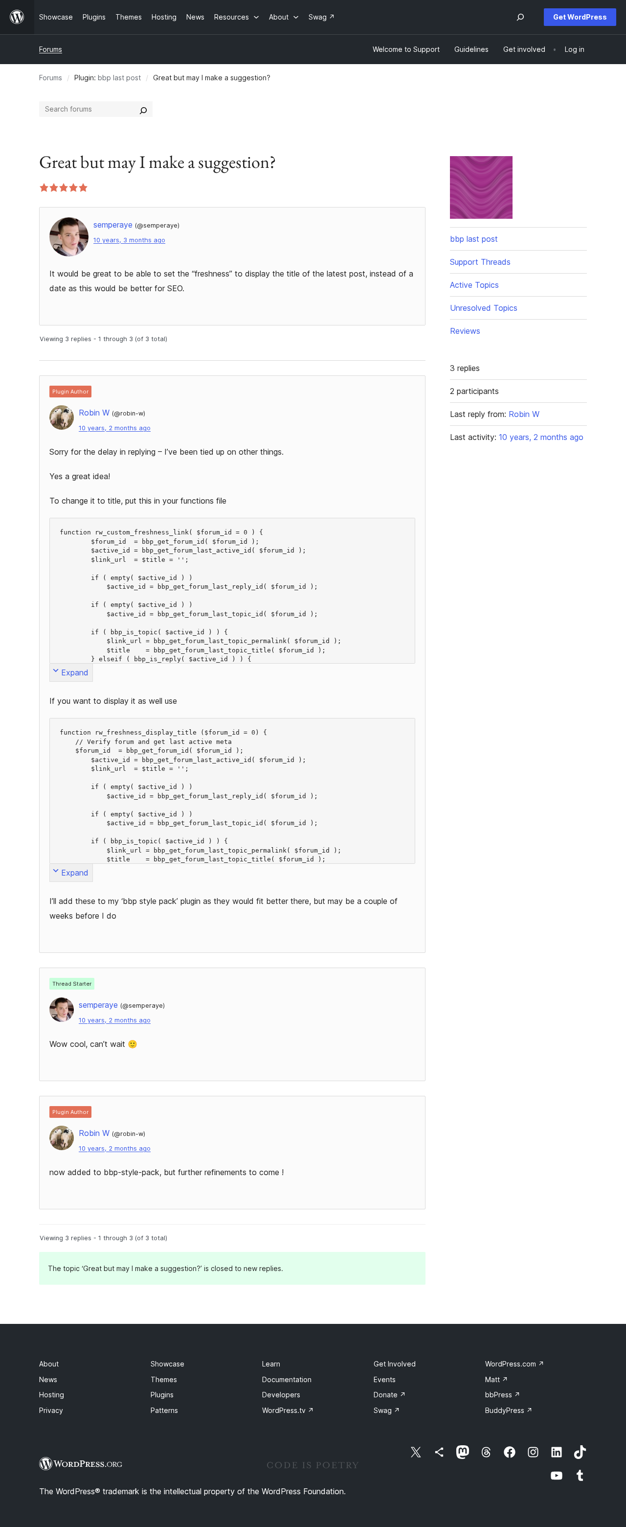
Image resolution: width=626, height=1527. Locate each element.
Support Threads (480, 262)
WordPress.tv (288, 1410)
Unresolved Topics (483, 308)
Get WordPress (580, 17)
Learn (271, 1364)
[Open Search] (520, 17)
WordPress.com (514, 1364)
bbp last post (119, 77)
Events (385, 1379)
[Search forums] (143, 109)
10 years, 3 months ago (129, 240)
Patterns (164, 1410)
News (48, 1379)
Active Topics (474, 285)
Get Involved (395, 1364)
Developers (281, 1394)
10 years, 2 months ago (115, 428)
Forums (50, 49)
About (49, 1364)
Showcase (167, 1364)
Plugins (162, 1394)
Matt (496, 1379)
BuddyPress (509, 1410)
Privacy (51, 1410)
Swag (387, 1410)
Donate (390, 1394)
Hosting (51, 1394)
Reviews (465, 331)
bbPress (502, 1394)
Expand (75, 672)
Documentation (287, 1379)
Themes (164, 1379)
